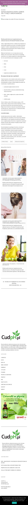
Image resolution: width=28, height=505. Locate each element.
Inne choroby (3, 9)
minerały (3, 367)
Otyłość (3, 369)
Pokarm (3, 372)
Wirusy (3, 389)
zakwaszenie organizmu (19, 141)
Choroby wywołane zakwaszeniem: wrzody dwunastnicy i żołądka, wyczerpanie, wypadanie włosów (12, 179)
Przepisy (3, 377)
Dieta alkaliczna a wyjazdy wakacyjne (11, 465)
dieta (2, 360)
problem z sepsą (5, 141)
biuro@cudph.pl (7, 486)
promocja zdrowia (6, 374)
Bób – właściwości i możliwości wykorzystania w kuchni (14, 462)
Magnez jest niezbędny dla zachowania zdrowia (15, 282)
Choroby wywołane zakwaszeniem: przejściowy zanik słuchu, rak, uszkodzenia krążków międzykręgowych (14, 222)
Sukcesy (3, 386)
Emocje (3, 362)
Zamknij (14, 502)
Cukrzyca (3, 357)
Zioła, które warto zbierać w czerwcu (11, 470)
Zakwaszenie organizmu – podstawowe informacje (13, 264)
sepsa (11, 141)
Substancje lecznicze (6, 384)
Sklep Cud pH (4, 382)
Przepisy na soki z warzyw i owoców (10, 467)
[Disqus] (14, 309)
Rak (2, 379)
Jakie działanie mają (14, 285)
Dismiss (23, 3)
